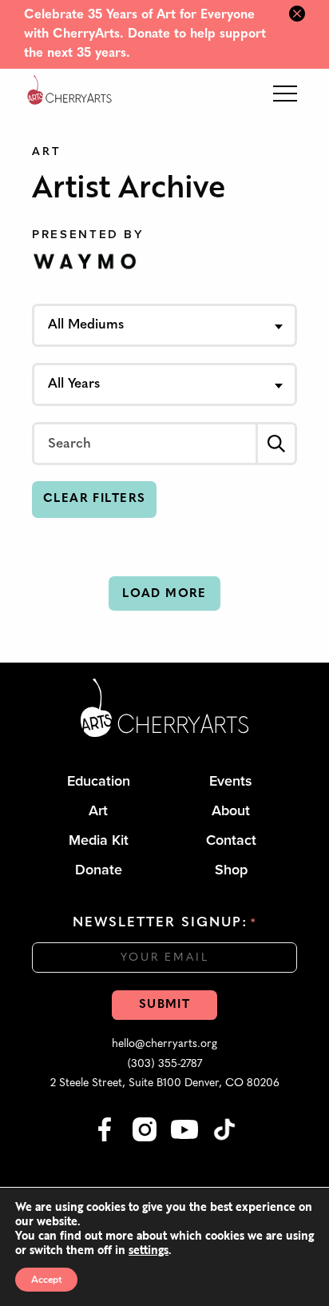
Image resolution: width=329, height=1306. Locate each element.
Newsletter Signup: (164, 923)
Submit (164, 1005)
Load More (164, 594)
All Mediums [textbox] (86, 325)
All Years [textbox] (74, 384)
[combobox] (164, 325)
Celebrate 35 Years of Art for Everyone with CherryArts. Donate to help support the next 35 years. (145, 34)
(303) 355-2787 (165, 1064)
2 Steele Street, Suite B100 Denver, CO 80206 (164, 1083)
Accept (46, 1279)
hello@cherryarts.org (164, 1044)
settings (148, 1250)
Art (46, 152)
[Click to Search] (276, 443)
